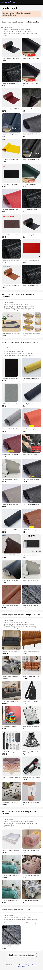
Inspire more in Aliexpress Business (21, 955)
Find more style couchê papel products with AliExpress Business (17, 14)
